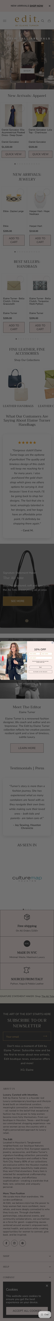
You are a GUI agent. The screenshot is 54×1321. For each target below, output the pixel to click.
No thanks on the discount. (40, 671)
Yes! (40, 667)
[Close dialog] (52, 642)
